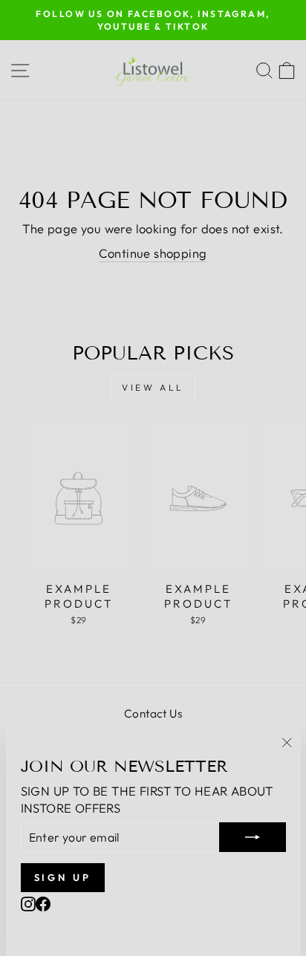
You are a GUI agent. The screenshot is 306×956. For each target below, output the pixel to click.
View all (153, 387)
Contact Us (153, 713)
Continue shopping (152, 253)
